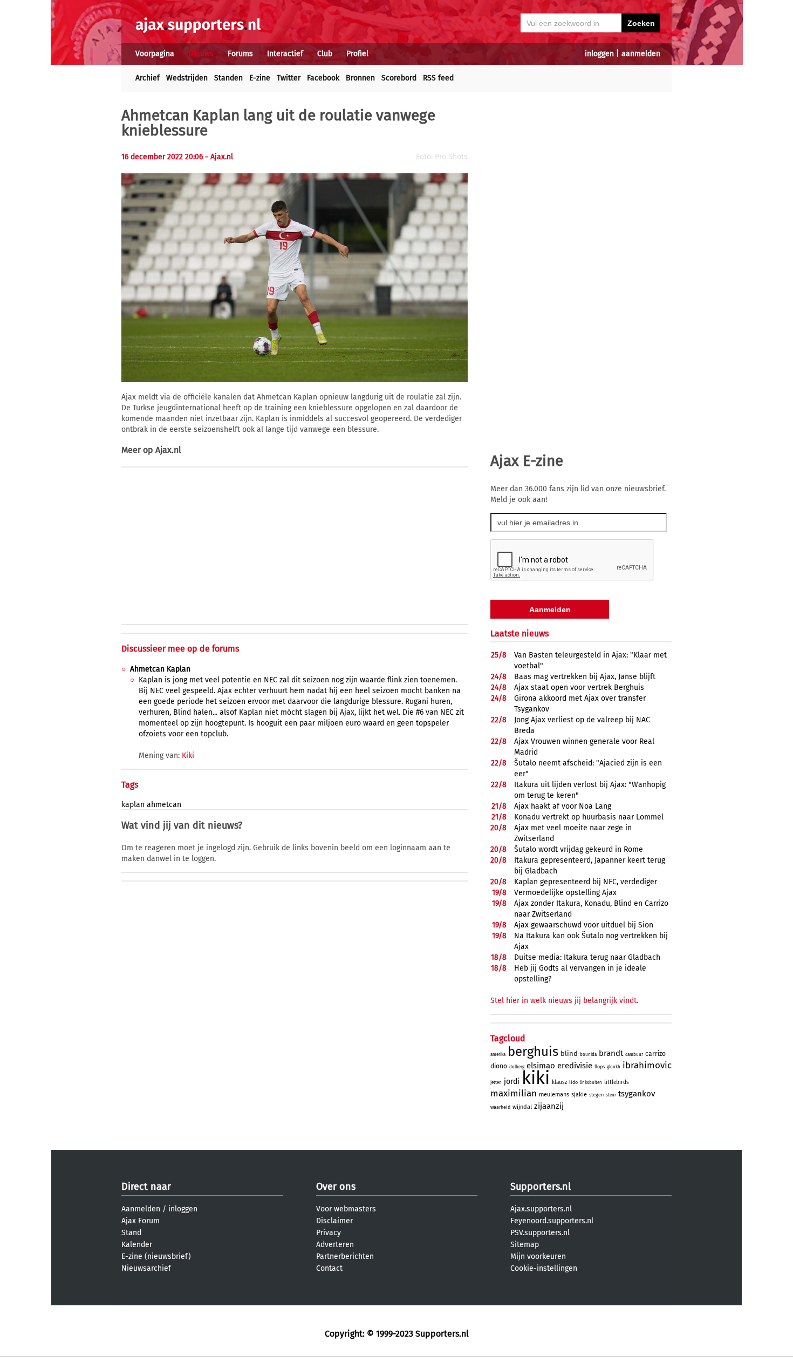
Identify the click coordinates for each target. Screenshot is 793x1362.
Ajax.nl (168, 450)
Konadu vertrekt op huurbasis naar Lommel (589, 817)
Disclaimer (334, 1220)
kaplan (133, 804)
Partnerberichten (345, 1256)
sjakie (579, 1094)
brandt (611, 1053)
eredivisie (574, 1065)
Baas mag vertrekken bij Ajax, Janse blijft (584, 676)
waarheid (500, 1107)
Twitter (288, 78)
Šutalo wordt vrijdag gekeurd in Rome (578, 849)
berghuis (533, 1051)
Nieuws (201, 53)
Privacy (328, 1232)
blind (569, 1053)
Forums (240, 53)
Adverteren (335, 1244)
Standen (228, 78)
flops (599, 1066)
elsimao (541, 1065)
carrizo (655, 1054)
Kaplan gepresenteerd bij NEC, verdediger (585, 881)
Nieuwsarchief (146, 1268)
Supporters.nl (540, 1186)
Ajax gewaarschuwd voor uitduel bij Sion (583, 925)
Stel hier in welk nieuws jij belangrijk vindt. (564, 1000)
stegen (596, 1094)
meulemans (554, 1094)
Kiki (188, 755)
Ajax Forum (140, 1220)
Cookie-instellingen (543, 1268)
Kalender (136, 1244)
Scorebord (398, 78)
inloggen (599, 53)
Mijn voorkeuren (538, 1256)
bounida (588, 1054)
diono (498, 1066)
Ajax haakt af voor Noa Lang (562, 806)
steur (611, 1095)
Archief (147, 78)
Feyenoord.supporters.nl (551, 1220)
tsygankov (636, 1094)
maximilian (513, 1093)
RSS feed (438, 78)
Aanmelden (140, 1209)
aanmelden (640, 53)
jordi (511, 1081)
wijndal (522, 1106)
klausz (559, 1082)
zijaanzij (549, 1106)
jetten (496, 1082)
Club (324, 53)
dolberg (516, 1067)
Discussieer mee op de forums (180, 648)
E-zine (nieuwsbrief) (156, 1256)
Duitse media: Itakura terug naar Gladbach (587, 957)
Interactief (285, 53)
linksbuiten (591, 1082)
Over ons (336, 1186)
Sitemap (524, 1244)
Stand (131, 1232)
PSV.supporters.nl (540, 1232)
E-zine (259, 78)
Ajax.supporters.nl (541, 1209)
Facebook (323, 78)
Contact (329, 1268)
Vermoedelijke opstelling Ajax (565, 892)
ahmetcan (164, 804)
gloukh (613, 1067)
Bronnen (360, 78)
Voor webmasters (346, 1209)
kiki (536, 1078)
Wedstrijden (187, 78)
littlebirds (616, 1082)
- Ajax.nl (219, 156)
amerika (497, 1054)
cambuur (634, 1054)
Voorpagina (154, 53)
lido (573, 1082)
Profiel (357, 53)
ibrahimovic (647, 1065)
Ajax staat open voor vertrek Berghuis (579, 687)
